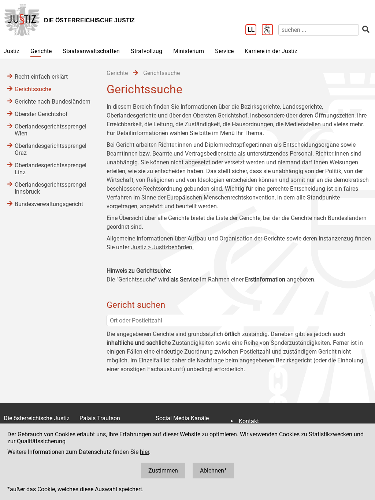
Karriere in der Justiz (271, 51)
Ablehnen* (213, 470)
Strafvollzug (146, 51)
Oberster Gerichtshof (41, 114)
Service (224, 51)
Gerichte (41, 51)
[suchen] (365, 29)
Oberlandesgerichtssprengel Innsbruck (50, 188)
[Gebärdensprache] (270, 30)
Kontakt (249, 421)
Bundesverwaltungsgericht (49, 204)
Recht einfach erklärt (41, 76)
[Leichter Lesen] (253, 30)
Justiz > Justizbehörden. (162, 247)
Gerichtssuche (33, 89)
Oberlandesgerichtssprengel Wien (50, 130)
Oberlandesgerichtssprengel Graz (50, 149)
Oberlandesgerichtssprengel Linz (50, 169)
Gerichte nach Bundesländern (52, 101)
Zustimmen (163, 470)
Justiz (11, 51)
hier (144, 451)
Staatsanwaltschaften (91, 51)
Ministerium (188, 51)
